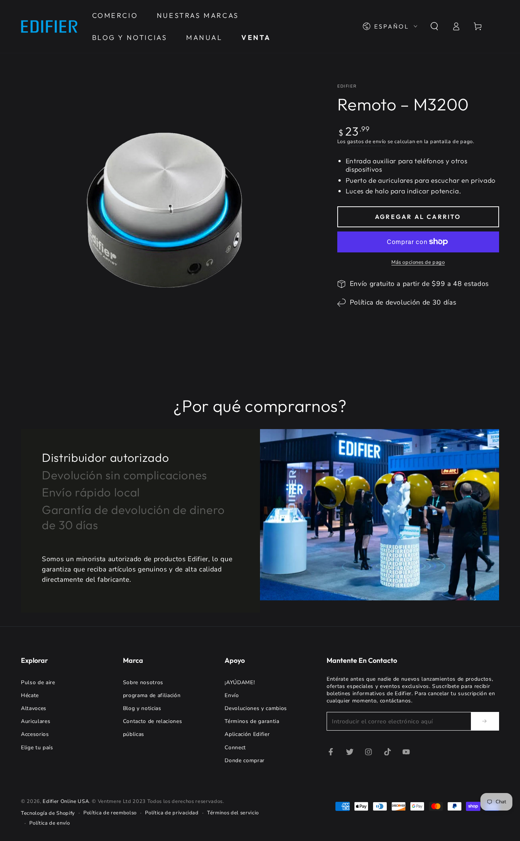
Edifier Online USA (66, 801)
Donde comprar (245, 760)
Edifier (347, 86)
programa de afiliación (152, 695)
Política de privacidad (172, 812)
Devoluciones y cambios (256, 708)
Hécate (30, 695)
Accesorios (35, 734)
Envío (232, 695)
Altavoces (33, 708)
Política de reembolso (110, 812)
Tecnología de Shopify (48, 813)
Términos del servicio (233, 812)
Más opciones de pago (418, 262)
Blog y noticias (142, 708)
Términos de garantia (252, 721)
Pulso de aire (38, 682)
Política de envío (49, 823)
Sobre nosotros (143, 682)
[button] (434, 26)
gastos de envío (366, 141)
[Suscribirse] (485, 721)
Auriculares (35, 721)
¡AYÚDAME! (240, 682)
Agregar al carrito (418, 216)
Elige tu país (37, 747)
